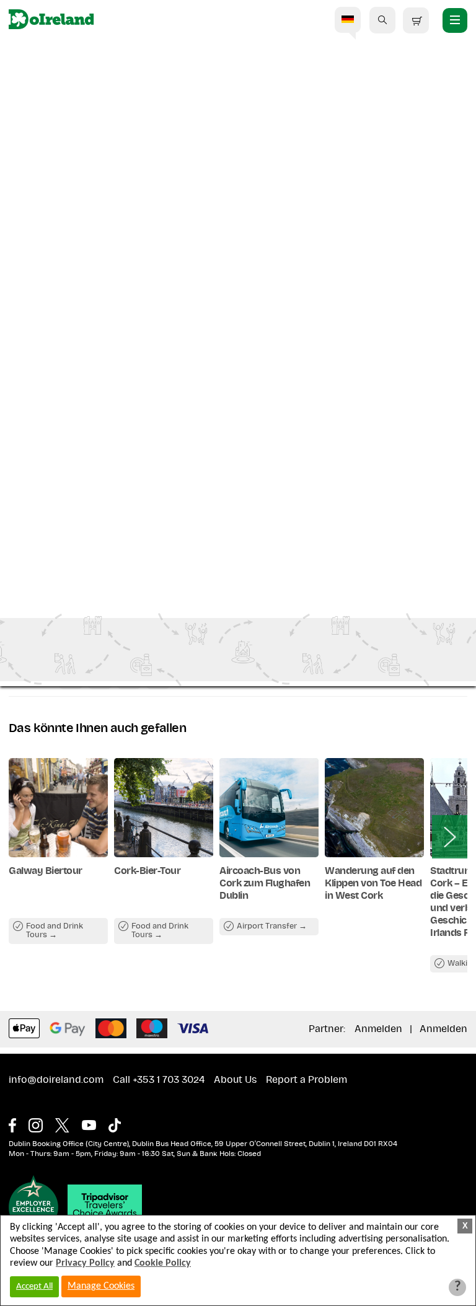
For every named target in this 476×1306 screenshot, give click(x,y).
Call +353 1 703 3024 (159, 1080)
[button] (382, 19)
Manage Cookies (101, 1286)
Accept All (34, 1286)
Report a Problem (306, 1080)
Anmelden (378, 1029)
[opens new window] (19, 1122)
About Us (235, 1080)
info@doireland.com (56, 1080)
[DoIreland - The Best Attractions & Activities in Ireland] (51, 20)
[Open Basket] (415, 20)
